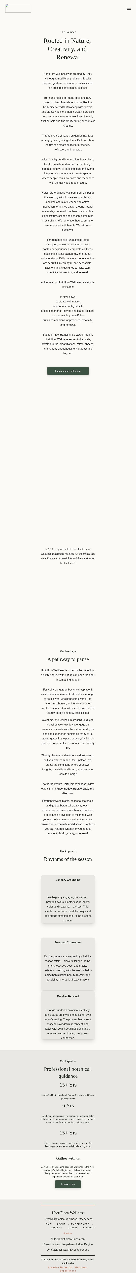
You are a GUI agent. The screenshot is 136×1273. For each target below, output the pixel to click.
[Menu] (129, 8)
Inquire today (68, 1184)
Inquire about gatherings (68, 371)
